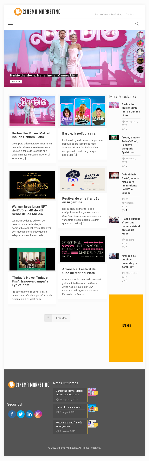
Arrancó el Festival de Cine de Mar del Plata (79, 271)
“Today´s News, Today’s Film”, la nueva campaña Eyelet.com (30, 281)
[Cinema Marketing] (37, 12)
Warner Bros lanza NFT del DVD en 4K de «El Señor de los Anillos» (29, 210)
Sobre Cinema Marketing (108, 14)
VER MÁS (16, 81)
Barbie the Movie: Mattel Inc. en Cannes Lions (30, 135)
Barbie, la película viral (79, 133)
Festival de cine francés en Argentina (80, 200)
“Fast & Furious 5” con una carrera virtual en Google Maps (131, 226)
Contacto (131, 14)
